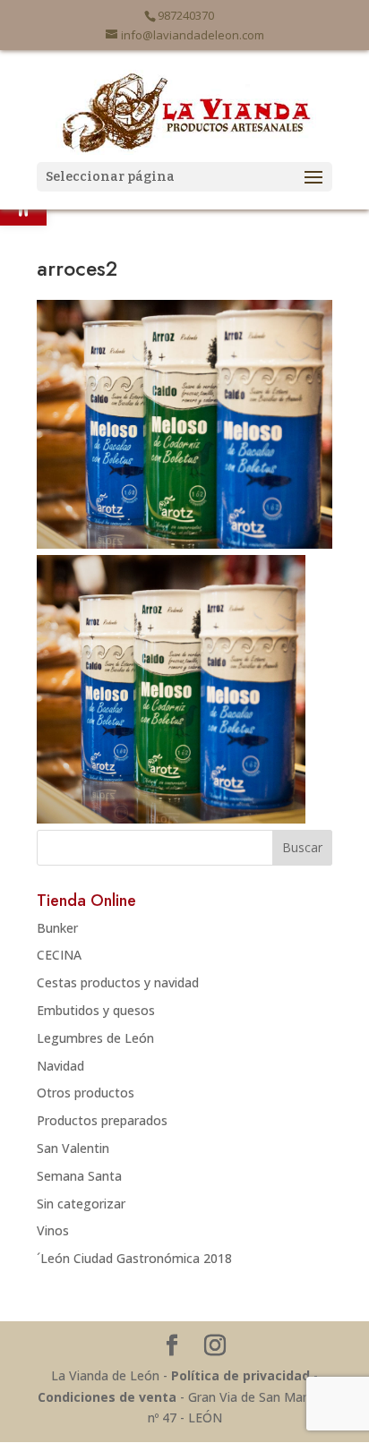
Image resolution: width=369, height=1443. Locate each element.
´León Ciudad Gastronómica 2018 (134, 1258)
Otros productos (85, 1092)
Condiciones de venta (107, 1396)
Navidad (60, 1065)
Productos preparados (102, 1120)
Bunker (57, 927)
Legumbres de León (95, 1037)
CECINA (59, 954)
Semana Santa (79, 1175)
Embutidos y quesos (96, 1010)
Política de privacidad (240, 1375)
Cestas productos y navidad (118, 982)
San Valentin (73, 1148)
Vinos (53, 1230)
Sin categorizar (81, 1203)
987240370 (186, 15)
